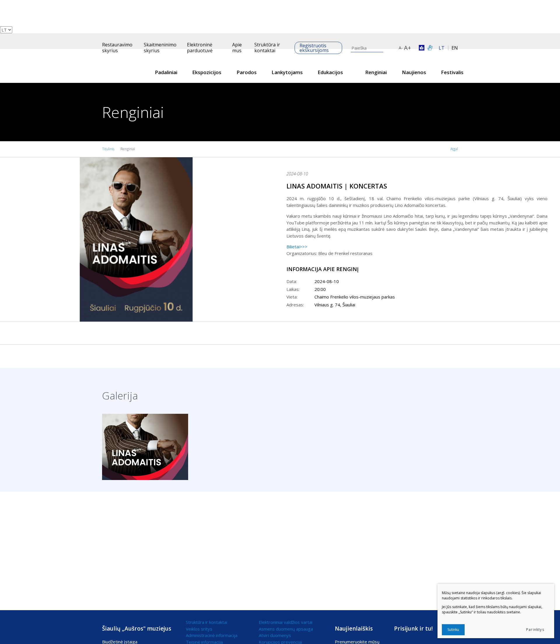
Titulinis (108, 148)
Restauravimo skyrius (117, 47)
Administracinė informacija (211, 635)
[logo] (119, 66)
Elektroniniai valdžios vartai (285, 622)
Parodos (247, 72)
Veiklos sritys (199, 629)
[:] (2, 10)
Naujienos (414, 72)
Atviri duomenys (275, 635)
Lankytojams (287, 72)
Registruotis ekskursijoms (314, 47)
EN (455, 48)
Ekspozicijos (206, 72)
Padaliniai (166, 72)
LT (441, 48)
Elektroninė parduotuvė (200, 47)
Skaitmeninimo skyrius (160, 47)
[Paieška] (2, 23)
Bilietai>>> (296, 246)
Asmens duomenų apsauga (286, 629)
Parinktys (535, 629)
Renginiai (376, 72)
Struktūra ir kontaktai (267, 47)
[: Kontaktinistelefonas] (2, 3)
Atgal (454, 148)
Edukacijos (330, 72)
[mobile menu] (105, 36)
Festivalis (452, 72)
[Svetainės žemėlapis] (393, 48)
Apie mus (237, 47)
